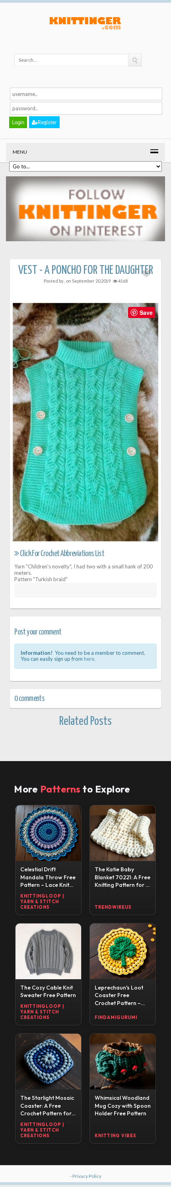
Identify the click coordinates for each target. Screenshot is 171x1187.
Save (146, 312)
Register (47, 122)
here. (89, 659)
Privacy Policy (86, 1176)
